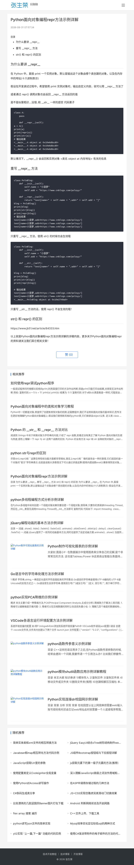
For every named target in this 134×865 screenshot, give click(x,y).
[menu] (123, 5)
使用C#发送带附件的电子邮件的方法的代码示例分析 (96, 833)
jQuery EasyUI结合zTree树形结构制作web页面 (96, 742)
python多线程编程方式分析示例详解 (37, 500)
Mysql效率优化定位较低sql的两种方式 (92, 823)
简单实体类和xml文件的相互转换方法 (35, 742)
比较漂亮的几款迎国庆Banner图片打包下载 (38, 803)
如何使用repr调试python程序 (32, 383)
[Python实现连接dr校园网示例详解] (27, 707)
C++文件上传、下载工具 (84, 813)
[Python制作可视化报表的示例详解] (27, 554)
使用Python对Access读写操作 (31, 783)
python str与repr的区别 (28, 453)
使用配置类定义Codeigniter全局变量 (34, 773)
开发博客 (78, 854)
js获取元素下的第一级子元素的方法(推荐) (94, 763)
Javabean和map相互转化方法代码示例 (36, 752)
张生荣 (69, 859)
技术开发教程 (50, 854)
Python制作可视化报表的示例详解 (73, 546)
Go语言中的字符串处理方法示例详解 (37, 574)
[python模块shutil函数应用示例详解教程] (27, 679)
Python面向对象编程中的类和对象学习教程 (42, 406)
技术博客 (65, 854)
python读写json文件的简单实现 (31, 823)
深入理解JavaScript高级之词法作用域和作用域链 (96, 773)
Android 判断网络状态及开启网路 (89, 803)
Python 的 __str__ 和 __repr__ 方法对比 (39, 430)
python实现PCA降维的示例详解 (34, 597)
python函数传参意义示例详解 (69, 644)
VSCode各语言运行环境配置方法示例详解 (42, 620)
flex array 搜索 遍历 (25, 813)
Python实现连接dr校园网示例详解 (73, 699)
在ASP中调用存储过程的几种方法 (89, 783)
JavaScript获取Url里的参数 (29, 763)
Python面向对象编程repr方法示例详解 (39, 476)
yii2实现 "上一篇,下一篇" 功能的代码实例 (37, 833)
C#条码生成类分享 (24, 793)
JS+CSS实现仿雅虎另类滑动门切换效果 (93, 793)
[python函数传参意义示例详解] (27, 651)
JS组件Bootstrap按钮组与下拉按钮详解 (93, 752)
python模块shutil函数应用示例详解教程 (77, 672)
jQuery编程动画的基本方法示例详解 (37, 523)
